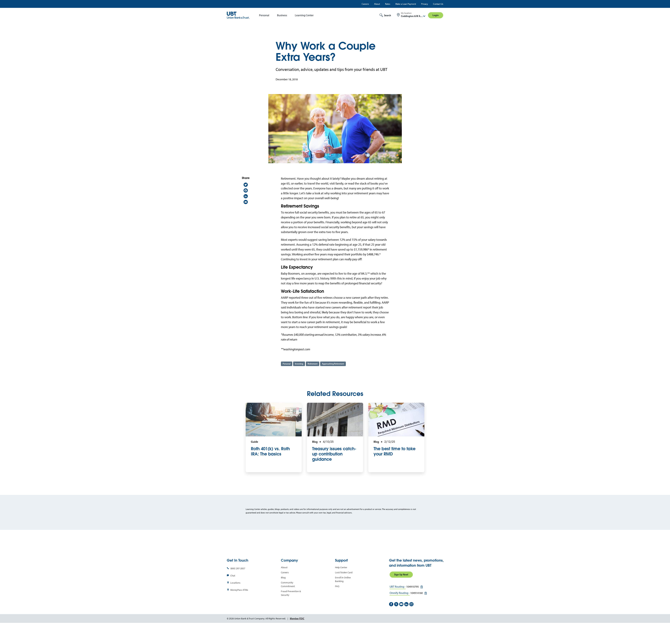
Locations (235, 582)
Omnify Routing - (400, 593)
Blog (283, 577)
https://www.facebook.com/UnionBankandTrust (391, 604)
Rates (387, 4)
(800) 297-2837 (237, 568)
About (377, 4)
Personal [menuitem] (264, 15)
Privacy (424, 4)
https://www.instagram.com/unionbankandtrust (411, 604)
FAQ (337, 586)
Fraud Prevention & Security (291, 593)
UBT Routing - (398, 586)
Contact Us (438, 4)
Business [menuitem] (282, 15)
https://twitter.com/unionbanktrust (396, 604)
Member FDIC (297, 618)
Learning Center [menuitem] (304, 15)
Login (436, 15)
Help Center (341, 567)
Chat (232, 575)
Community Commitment (288, 584)
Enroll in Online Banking (343, 579)
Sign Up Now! (401, 574)
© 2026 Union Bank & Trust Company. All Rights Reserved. (256, 618)
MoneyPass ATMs (239, 589)
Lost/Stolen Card (343, 572)
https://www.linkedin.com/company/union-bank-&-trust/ (406, 604)
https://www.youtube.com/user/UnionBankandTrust (401, 604)
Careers (365, 4)
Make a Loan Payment (405, 4)
